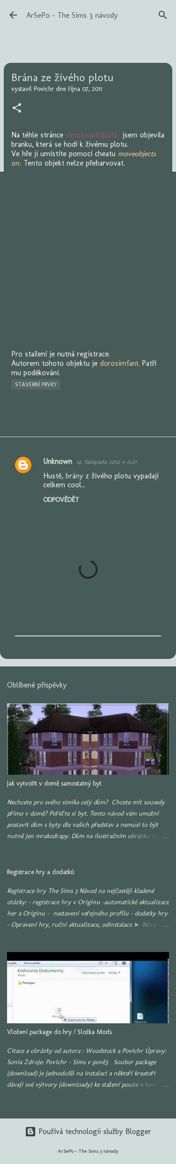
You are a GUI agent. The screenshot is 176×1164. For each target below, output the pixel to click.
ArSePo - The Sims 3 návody (72, 15)
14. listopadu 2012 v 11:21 (106, 461)
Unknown (57, 461)
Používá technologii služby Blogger (93, 1131)
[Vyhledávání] (162, 15)
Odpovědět (61, 500)
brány (74, 475)
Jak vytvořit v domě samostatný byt (54, 783)
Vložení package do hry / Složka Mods (59, 1032)
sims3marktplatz (92, 134)
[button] (17, 108)
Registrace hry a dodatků (40, 872)
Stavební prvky (36, 384)
